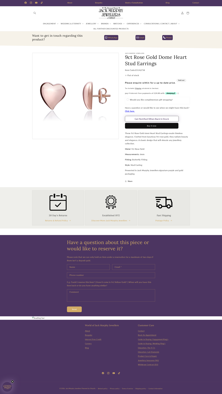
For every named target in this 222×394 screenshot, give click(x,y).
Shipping (138, 88)
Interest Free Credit (93, 339)
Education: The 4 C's (146, 348)
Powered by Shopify (89, 388)
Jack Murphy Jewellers (73, 388)
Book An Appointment (147, 335)
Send (74, 309)
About (69, 3)
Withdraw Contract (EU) (148, 364)
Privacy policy (115, 388)
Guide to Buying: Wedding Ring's (151, 343)
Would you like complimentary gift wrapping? (151, 99)
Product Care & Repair (147, 356)
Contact (196, 3)
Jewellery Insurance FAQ (148, 360)
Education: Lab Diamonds (148, 352)
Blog (168, 3)
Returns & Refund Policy (56, 220)
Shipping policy (140, 388)
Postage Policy (162, 220)
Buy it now (151, 126)
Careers (88, 343)
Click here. (130, 111)
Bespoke (98, 3)
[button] (34, 13)
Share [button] (130, 181)
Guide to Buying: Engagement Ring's (153, 339)
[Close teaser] (12, 381)
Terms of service (127, 388)
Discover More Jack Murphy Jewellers (109, 220)
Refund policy (103, 388)
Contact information (155, 388)
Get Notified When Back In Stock (152, 118)
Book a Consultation (134, 3)
